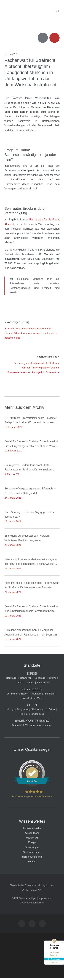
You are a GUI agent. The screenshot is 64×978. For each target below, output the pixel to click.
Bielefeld (49, 693)
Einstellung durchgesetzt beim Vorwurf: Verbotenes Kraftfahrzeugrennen (27, 538)
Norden (32, 673)
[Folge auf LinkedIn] (42, 923)
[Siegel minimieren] (62, 942)
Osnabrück (43, 682)
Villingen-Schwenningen (38, 725)
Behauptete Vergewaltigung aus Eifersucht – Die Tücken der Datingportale (29, 491)
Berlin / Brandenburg (32, 713)
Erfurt (52, 709)
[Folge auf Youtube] (32, 923)
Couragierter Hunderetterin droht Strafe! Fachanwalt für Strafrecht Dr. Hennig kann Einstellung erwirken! (28, 467)
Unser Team (32, 832)
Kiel (20, 682)
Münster (36, 693)
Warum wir (32, 837)
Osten (32, 704)
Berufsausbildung (32, 856)
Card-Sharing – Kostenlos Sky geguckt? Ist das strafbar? (29, 514)
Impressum (44, 898)
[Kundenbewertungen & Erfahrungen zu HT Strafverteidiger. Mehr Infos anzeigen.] (32, 785)
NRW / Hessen (32, 689)
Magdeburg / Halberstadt (31, 709)
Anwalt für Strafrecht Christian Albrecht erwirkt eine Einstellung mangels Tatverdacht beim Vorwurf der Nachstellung (31, 609)
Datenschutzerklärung (32, 902)
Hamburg (11, 677)
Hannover (25, 677)
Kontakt (32, 861)
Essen (24, 693)
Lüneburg (40, 677)
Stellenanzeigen (32, 852)
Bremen (53, 677)
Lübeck (30, 682)
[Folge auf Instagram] (21, 923)
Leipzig (10, 709)
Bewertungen (32, 847)
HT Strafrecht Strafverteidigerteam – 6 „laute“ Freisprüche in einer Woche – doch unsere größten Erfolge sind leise (30, 420)
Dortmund (12, 693)
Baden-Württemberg (32, 720)
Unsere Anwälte (32, 828)
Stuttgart (17, 725)
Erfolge (32, 842)
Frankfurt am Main (32, 698)
